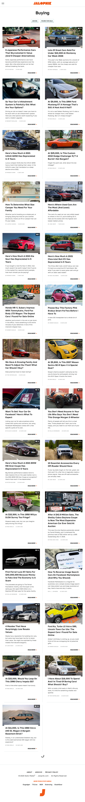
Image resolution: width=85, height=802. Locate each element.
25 (81, 286)
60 (81, 340)
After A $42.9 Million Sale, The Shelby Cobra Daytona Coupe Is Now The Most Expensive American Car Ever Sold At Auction (63, 520)
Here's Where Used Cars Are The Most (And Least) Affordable (62, 207)
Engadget (26, 784)
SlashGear (58, 784)
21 (81, 441)
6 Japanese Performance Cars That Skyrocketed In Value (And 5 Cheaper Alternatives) (20, 53)
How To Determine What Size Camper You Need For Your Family (19, 207)
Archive (38, 772)
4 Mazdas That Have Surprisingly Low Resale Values (17, 629)
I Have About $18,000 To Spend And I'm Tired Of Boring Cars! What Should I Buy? (64, 681)
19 (38, 604)
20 (81, 28)
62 (38, 550)
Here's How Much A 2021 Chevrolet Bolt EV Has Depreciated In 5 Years (60, 259)
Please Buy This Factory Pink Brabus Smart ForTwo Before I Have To (63, 311)
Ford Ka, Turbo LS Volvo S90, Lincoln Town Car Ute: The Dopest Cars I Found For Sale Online (62, 630)
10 (38, 286)
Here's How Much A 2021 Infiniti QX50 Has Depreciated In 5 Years (20, 156)
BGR (41, 784)
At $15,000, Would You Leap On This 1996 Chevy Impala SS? (21, 680)
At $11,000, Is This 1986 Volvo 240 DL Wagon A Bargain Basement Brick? (20, 731)
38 (38, 390)
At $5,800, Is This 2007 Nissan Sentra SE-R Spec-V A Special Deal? (63, 365)
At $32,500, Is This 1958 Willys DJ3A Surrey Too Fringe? (21, 516)
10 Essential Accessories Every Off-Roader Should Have (63, 464)
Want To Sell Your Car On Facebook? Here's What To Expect (18, 414)
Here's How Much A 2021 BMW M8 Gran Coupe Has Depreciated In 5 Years (20, 466)
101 (38, 706)
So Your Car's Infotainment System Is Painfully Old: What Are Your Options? (20, 104)
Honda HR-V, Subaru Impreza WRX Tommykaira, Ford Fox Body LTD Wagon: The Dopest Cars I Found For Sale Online (20, 312)
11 (81, 234)
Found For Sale (47, 21)
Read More (31, 73)
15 (38, 441)
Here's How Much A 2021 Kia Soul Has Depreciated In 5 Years (19, 259)
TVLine (34, 784)
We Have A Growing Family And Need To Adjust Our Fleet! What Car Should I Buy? (21, 365)
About (29, 772)
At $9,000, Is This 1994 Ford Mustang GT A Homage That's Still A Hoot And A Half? (63, 104)
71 (81, 80)
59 (38, 80)
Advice (34, 21)
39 (81, 390)
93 (38, 657)
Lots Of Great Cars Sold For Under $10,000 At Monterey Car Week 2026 (62, 53)
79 (81, 131)
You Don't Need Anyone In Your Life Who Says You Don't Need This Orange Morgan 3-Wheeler (63, 414)
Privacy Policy (51, 772)
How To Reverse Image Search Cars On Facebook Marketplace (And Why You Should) (64, 575)
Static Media (29, 776)
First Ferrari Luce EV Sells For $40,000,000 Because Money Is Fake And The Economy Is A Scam (20, 576)
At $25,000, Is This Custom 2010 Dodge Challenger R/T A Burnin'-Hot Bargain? (63, 156)
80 (38, 493)
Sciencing (48, 784)
